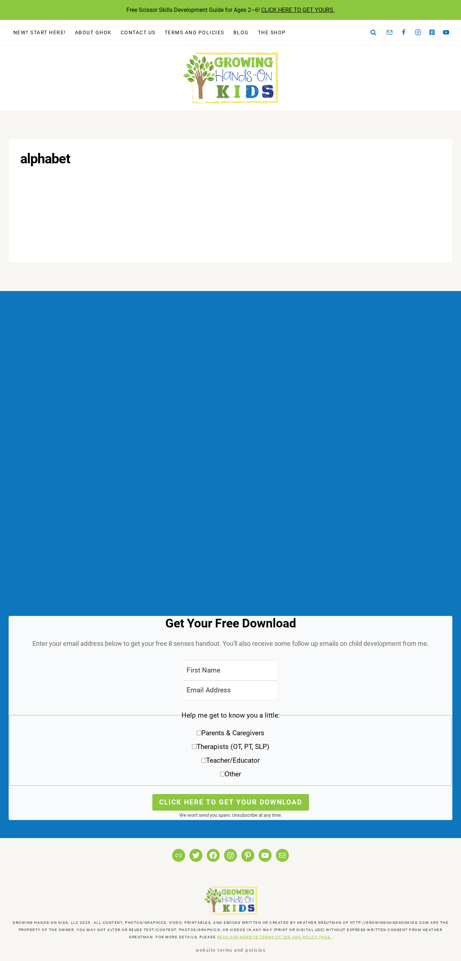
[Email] (390, 32)
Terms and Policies (194, 32)
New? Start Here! (39, 32)
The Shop (272, 32)
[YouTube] (446, 32)
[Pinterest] (432, 32)
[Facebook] (404, 32)
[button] (230, 747)
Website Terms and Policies (230, 950)
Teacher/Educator (233, 760)
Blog (241, 32)
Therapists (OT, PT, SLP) (233, 746)
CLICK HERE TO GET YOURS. (298, 9)
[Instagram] (418, 32)
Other (233, 774)
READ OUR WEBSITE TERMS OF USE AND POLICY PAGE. (274, 937)
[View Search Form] (373, 32)
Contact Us (138, 32)
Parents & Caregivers (232, 733)
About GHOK (93, 32)
